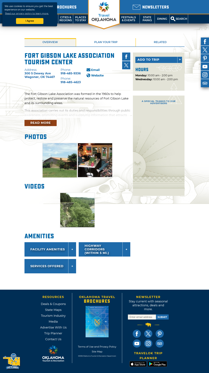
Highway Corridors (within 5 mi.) (97, 249)
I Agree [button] (29, 20)
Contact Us (53, 339)
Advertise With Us (53, 327)
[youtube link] (137, 343)
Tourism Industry (53, 316)
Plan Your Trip (106, 42)
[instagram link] (148, 343)
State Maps (53, 310)
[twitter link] (148, 334)
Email (95, 70)
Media (53, 321)
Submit (162, 317)
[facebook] (205, 42)
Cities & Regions (65, 19)
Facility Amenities (47, 249)
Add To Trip (148, 59)
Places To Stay (80, 19)
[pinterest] (205, 58)
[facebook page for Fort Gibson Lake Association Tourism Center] (126, 57)
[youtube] (205, 66)
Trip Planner (53, 333)
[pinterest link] (160, 334)
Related (160, 42)
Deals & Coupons (53, 304)
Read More (40, 123)
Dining (162, 18)
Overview (50, 42)
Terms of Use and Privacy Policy (97, 346)
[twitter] (205, 50)
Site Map (97, 351)
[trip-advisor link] (160, 343)
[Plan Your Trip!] (11, 361)
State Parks (147, 19)
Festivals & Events (128, 19)
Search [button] (181, 18)
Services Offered (47, 266)
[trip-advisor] (205, 83)
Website (97, 75)
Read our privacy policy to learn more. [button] (27, 13)
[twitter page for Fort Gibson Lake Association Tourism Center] (126, 65)
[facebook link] (137, 334)
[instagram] (205, 75)
